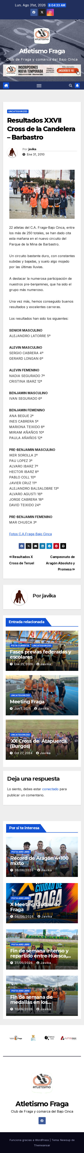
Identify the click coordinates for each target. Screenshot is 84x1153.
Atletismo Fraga (42, 51)
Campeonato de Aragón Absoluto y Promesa (60, 563)
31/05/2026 (24, 962)
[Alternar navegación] (39, 85)
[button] (70, 85)
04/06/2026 (25, 916)
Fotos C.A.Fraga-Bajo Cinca (30, 534)
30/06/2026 (24, 870)
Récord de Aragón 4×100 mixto (39, 860)
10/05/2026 (24, 1009)
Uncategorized (17, 111)
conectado (50, 789)
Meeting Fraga (27, 702)
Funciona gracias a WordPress (30, 1140)
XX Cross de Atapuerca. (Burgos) (39, 743)
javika (32, 149)
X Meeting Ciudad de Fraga (35, 906)
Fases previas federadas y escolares (40, 654)
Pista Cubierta (20, 645)
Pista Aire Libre (20, 852)
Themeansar (42, 1145)
